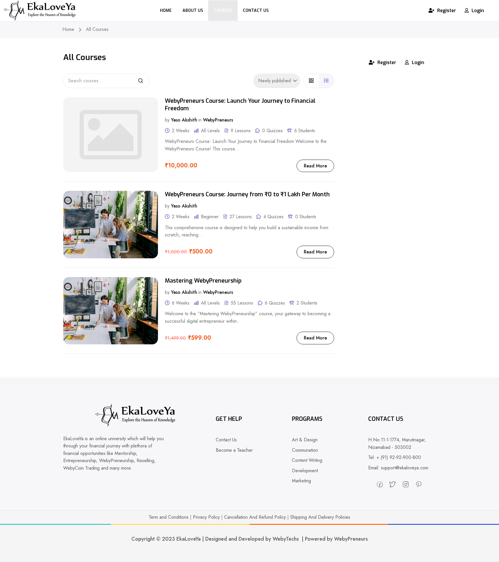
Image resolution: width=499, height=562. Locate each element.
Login (478, 11)
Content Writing (307, 460)
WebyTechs (286, 539)
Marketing (301, 480)
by (167, 119)
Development (305, 470)
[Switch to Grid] (311, 81)
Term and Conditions (169, 517)
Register (446, 11)
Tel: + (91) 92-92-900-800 (394, 457)
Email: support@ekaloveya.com (398, 467)
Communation (305, 450)
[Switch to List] (326, 81)
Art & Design (305, 439)
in (200, 119)
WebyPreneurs (218, 119)
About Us (193, 10)
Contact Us (256, 10)
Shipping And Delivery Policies (320, 517)
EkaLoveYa (188, 539)
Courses (223, 10)
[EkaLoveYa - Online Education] (39, 10)
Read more (315, 166)
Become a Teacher (234, 450)
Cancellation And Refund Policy (255, 517)
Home (166, 10)
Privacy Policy (206, 517)
